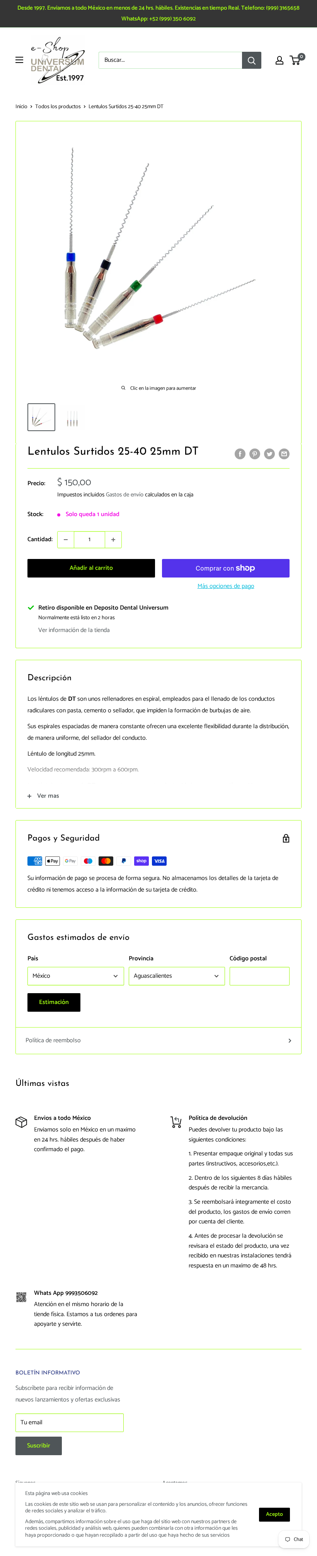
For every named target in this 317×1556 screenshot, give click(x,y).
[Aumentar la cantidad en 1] (113, 540)
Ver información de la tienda (74, 630)
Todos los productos (58, 106)
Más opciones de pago (226, 586)
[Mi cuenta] (279, 60)
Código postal (248, 958)
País (32, 958)
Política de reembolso (53, 1040)
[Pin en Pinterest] (254, 454)
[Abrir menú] (19, 60)
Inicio (21, 106)
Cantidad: (40, 539)
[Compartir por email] (284, 454)
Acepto (274, 1514)
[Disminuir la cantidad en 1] (66, 540)
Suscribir (38, 1445)
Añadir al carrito (91, 568)
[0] (295, 60)
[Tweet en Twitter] (269, 454)
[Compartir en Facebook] (240, 454)
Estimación (54, 1002)
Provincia (141, 958)
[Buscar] (251, 60)
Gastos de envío (124, 494)
